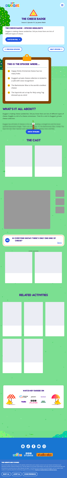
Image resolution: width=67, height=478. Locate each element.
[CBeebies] (43, 401)
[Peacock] (33, 396)
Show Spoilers (33, 132)
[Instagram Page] (44, 446)
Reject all (6, 474)
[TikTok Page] (28, 446)
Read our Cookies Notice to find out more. (46, 470)
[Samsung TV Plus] (24, 396)
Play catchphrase (7, 240)
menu (62, 5)
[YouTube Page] (39, 446)
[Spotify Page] (23, 446)
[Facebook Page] (33, 446)
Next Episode (55, 49)
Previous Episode (13, 49)
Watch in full (12, 39)
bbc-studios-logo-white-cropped (28, 453)
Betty (59, 243)
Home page (12, 5)
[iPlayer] (33, 401)
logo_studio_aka (44, 453)
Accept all (16, 474)
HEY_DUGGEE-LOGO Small (17, 453)
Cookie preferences (30, 474)
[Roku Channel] (43, 396)
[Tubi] (24, 401)
